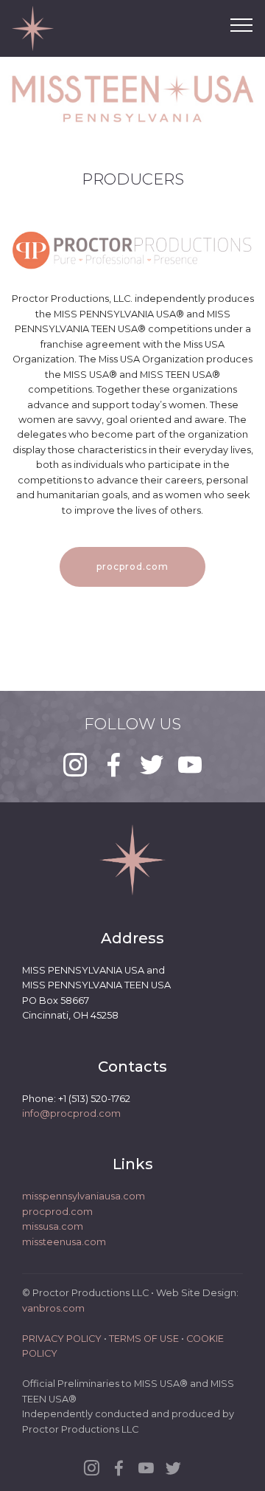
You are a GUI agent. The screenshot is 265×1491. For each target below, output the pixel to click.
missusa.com (52, 1226)
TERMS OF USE (144, 1338)
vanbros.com (53, 1308)
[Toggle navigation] (241, 24)
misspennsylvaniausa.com (83, 1196)
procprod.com (132, 566)
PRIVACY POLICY (62, 1338)
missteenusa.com (64, 1241)
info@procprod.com (71, 1113)
